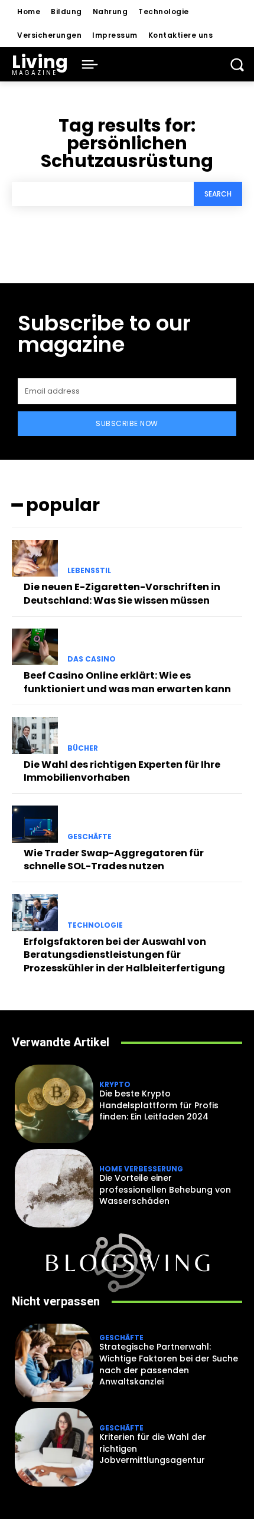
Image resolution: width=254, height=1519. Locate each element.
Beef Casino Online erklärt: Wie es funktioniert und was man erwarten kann (127, 682)
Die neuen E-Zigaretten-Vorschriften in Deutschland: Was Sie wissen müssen (122, 593)
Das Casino (91, 659)
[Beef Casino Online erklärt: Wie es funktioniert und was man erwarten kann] (35, 646)
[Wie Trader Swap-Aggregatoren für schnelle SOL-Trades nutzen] (35, 824)
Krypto (115, 1084)
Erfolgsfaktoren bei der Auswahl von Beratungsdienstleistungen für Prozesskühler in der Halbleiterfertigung (124, 955)
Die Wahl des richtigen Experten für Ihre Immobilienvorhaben (122, 771)
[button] (237, 64)
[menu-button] (90, 64)
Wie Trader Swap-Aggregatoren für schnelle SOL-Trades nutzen (114, 859)
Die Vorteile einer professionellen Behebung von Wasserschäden (165, 1189)
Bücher (82, 748)
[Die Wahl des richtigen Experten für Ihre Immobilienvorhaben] (35, 735)
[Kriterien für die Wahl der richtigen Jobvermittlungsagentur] (54, 1447)
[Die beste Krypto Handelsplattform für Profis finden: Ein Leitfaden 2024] (54, 1104)
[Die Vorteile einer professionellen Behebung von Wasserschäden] (54, 1188)
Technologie (95, 925)
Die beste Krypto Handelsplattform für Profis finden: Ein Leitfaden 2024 (159, 1105)
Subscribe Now (127, 423)
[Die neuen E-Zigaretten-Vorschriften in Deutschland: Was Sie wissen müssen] (35, 558)
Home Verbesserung (141, 1169)
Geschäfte (89, 836)
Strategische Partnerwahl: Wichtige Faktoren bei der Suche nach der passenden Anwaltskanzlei (168, 1364)
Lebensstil (89, 570)
